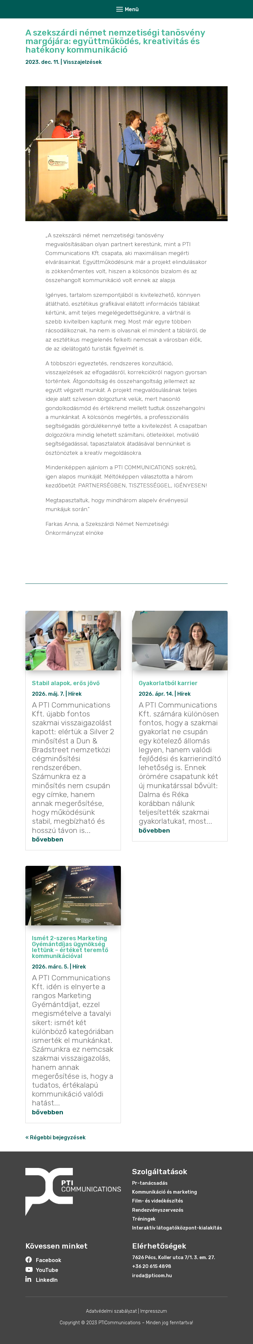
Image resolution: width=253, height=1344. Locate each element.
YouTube (47, 1270)
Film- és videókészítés (157, 1201)
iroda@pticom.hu (152, 1276)
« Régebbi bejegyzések (55, 1137)
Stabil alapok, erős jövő (66, 683)
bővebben (47, 839)
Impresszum (153, 1311)
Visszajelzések (82, 62)
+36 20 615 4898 (151, 1266)
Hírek (75, 694)
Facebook (48, 1260)
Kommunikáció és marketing (164, 1192)
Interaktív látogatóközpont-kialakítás (177, 1228)
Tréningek (143, 1219)
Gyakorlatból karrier (168, 683)
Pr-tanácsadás (150, 1183)
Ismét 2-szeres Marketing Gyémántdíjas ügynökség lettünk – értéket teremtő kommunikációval (70, 947)
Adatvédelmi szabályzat (111, 1311)
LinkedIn (47, 1280)
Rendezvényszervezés (157, 1210)
